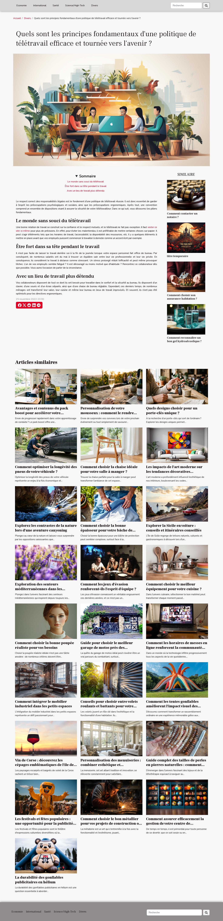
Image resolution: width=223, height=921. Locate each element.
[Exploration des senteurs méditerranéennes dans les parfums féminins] (46, 562)
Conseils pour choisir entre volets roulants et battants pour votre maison (109, 706)
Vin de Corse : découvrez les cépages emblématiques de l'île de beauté (44, 765)
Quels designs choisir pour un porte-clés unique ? (171, 410)
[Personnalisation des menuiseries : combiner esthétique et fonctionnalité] (111, 738)
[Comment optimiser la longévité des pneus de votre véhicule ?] (46, 445)
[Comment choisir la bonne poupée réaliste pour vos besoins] (46, 621)
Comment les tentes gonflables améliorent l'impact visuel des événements (172, 706)
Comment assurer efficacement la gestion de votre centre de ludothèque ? (175, 824)
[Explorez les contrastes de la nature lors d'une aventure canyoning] (46, 503)
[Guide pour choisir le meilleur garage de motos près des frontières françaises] (111, 621)
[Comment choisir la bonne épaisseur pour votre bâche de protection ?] (111, 503)
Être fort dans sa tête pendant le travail (85, 186)
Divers (94, 5)
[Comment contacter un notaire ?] (186, 195)
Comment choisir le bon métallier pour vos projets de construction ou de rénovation (111, 824)
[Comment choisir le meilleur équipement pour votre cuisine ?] (177, 562)
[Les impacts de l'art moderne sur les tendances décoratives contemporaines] (177, 445)
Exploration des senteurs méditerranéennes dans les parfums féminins (38, 589)
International (39, 5)
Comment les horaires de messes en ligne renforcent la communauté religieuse (176, 648)
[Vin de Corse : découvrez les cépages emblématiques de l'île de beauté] (46, 738)
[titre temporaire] (186, 237)
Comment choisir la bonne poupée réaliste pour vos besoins (44, 645)
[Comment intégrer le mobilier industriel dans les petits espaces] (46, 679)
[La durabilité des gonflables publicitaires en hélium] (46, 855)
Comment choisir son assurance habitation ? (182, 296)
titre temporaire (177, 256)
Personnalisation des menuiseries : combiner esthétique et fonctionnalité (111, 765)
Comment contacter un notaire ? (182, 215)
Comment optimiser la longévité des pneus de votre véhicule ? (46, 469)
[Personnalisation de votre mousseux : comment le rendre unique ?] (111, 386)
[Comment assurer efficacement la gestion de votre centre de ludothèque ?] (177, 797)
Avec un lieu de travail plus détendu (85, 190)
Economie (21, 5)
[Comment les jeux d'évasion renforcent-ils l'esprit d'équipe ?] (111, 562)
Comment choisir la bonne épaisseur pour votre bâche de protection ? (106, 530)
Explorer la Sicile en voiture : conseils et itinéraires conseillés (173, 528)
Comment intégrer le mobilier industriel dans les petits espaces (43, 704)
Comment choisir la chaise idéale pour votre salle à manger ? (109, 469)
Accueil (17, 18)
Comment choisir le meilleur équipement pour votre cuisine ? (174, 586)
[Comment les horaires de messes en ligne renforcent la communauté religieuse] (177, 621)
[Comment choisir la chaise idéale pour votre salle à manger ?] (111, 445)
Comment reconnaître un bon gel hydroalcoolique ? (184, 339)
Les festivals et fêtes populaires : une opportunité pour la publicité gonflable (44, 824)
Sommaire (87, 176)
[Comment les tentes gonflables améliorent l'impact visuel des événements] (177, 679)
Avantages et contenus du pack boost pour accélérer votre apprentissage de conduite (41, 413)
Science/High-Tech (75, 5)
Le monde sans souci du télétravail (85, 181)
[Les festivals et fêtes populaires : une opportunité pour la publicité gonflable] (46, 797)
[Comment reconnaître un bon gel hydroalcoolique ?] (186, 319)
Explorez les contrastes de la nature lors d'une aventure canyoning (46, 528)
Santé (56, 5)
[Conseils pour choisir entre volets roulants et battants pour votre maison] (111, 679)
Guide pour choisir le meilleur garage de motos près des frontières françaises (107, 648)
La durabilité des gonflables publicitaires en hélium (39, 879)
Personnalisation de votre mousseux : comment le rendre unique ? (107, 413)
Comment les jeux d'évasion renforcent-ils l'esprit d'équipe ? (108, 586)
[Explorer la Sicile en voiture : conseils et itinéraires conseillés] (177, 503)
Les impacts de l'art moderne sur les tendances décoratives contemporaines (174, 472)
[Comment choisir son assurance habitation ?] (186, 276)
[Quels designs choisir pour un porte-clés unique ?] (177, 386)
